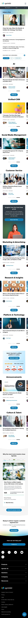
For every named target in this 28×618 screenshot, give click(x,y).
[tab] (5, 460)
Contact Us (14, 544)
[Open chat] (24, 614)
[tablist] (14, 460)
